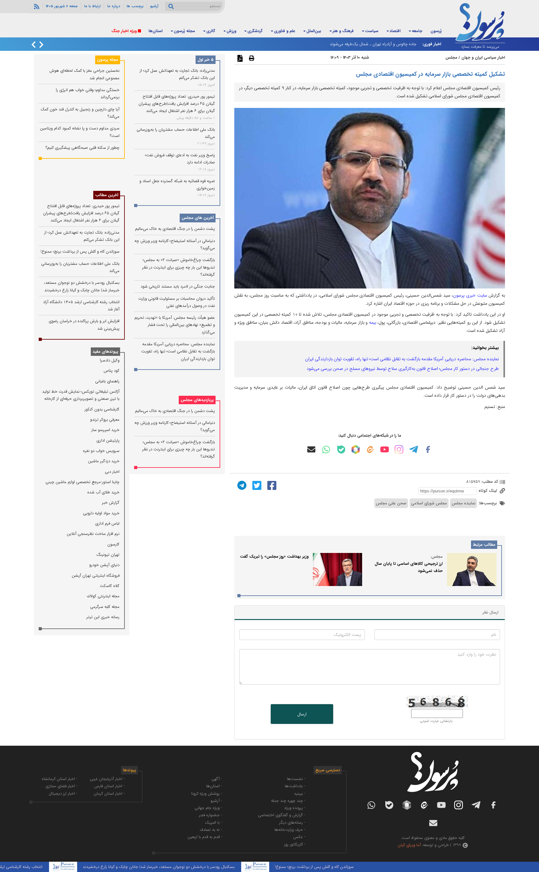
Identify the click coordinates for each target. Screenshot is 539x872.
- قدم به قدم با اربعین (204, 837)
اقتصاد (395, 31)
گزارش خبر (110, 502)
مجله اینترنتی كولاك (103, 596)
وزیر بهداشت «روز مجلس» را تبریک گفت (274, 556)
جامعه (417, 31)
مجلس (451, 57)
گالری (210, 31)
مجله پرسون (107, 59)
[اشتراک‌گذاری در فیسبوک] (271, 485)
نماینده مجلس (463, 503)
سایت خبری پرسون (470, 295)
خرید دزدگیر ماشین (103, 461)
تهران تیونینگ (107, 554)
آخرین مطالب (106, 195)
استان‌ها (155, 31)
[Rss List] (35, 6)
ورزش (231, 31)
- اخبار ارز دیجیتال (63, 793)
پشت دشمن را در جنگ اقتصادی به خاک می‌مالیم (175, 229)
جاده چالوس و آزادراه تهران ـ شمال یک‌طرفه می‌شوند (373, 44)
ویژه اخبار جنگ (124, 31)
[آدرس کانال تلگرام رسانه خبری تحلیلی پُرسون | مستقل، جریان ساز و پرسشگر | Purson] (414, 449)
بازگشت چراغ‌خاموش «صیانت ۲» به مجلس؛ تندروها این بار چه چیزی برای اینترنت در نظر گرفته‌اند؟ (178, 267)
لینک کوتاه (488, 490)
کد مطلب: (489, 481)
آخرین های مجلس (198, 218)
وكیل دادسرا (109, 360)
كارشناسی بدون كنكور (102, 409)
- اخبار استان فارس (109, 786)
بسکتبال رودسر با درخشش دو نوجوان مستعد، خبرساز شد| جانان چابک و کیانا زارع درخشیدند (182, 867)
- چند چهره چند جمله (288, 800)
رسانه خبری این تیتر (102, 617)
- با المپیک (213, 822)
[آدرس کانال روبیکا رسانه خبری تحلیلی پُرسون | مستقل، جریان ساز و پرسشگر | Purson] (356, 449)
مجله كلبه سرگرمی (104, 606)
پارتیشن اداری (107, 440)
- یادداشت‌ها (295, 786)
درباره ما (113, 6)
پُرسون (436, 31)
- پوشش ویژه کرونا (206, 793)
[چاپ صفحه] (250, 58)
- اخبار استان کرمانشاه (59, 779)
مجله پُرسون (184, 31)
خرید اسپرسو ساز (105, 430)
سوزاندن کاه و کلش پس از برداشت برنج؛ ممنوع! (80, 251)
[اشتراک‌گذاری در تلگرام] (241, 485)
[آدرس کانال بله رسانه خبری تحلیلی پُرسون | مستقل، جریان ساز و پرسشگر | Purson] (341, 449)
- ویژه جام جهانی (208, 808)
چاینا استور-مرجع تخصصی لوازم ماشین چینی (82, 482)
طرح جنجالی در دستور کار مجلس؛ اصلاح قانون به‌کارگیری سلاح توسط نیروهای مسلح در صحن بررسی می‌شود (403, 368)
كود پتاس (111, 370)
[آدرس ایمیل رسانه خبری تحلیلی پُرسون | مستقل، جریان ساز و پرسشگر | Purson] (311, 449)
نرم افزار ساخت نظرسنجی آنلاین (93, 533)
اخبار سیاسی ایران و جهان (483, 57)
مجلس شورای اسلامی (429, 503)
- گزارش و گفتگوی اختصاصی (281, 815)
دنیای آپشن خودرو (104, 565)
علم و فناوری (284, 31)
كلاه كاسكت (109, 586)
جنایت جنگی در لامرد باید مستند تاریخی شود (178, 286)
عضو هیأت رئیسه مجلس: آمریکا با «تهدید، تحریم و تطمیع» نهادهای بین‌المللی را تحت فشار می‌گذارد (174, 325)
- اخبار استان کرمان (109, 793)
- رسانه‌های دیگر (292, 822)
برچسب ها (135, 6)
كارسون (113, 544)
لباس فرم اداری (107, 523)
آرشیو (154, 6)
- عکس (299, 837)
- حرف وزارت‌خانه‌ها (289, 829)
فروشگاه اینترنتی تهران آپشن (95, 575)
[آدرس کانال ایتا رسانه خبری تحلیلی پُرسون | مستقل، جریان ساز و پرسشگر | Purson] (370, 449)
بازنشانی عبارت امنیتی (436, 721)
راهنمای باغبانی (107, 381)
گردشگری (255, 31)
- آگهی (216, 779)
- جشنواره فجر (210, 815)
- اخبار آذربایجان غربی (107, 779)
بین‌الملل (313, 31)
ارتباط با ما (92, 6)
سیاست (371, 31)
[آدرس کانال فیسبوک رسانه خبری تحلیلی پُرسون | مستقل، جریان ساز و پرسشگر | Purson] (428, 449)
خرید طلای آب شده (103, 492)
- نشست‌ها (296, 779)
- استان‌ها (214, 786)
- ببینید (299, 793)
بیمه (372, 322)
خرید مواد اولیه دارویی (101, 513)
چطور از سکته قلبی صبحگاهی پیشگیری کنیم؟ (82, 147)
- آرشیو (216, 800)
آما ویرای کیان (409, 845)
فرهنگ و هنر (343, 31)
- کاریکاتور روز (294, 844)
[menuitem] (436, 31)
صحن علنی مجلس (391, 503)
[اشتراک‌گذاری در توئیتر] (256, 485)
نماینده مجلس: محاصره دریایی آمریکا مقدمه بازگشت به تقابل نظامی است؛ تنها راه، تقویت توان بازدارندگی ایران (402, 359)
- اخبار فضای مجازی (61, 786)
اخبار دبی (112, 471)
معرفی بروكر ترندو (104, 419)
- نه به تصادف (211, 829)
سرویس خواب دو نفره (101, 451)
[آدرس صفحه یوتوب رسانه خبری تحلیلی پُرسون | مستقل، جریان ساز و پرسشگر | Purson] (385, 449)
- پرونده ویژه (294, 808)
